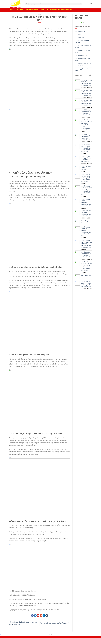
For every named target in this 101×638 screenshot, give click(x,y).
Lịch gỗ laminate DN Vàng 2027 (82, 59)
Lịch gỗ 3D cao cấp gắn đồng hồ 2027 (83, 46)
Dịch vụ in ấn (44, 9)
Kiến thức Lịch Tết (54, 9)
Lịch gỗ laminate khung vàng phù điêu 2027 (83, 65)
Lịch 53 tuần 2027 (80, 31)
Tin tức (40, 14)
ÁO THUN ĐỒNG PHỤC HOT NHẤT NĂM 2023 (54, 623)
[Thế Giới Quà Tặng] (15, 4)
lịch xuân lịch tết (66, 9)
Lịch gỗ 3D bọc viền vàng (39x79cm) (82, 41)
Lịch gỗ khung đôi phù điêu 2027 (82, 51)
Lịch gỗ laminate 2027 (81, 55)
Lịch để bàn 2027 (80, 37)
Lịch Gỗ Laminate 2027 (32, 9)
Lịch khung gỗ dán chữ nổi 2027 (82, 70)
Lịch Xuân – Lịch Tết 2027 (16, 9)
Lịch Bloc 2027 (79, 34)
